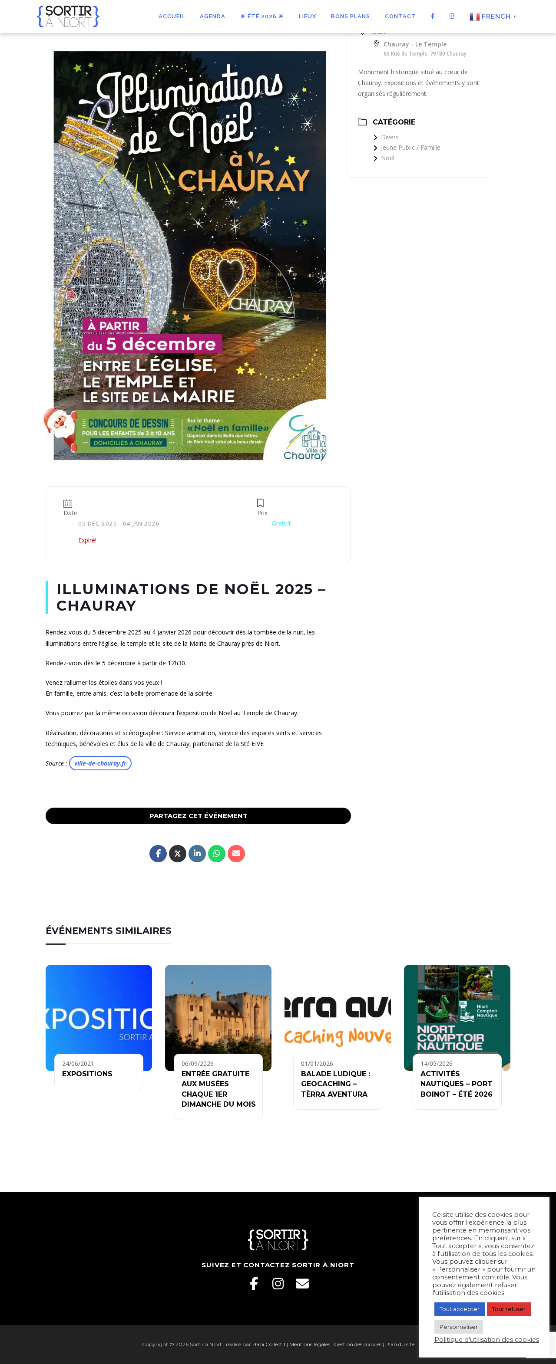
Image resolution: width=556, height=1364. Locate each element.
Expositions (87, 1074)
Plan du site (399, 1344)
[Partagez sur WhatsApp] (216, 853)
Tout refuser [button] (509, 1308)
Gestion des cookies (357, 1344)
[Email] (302, 1283)
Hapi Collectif (268, 1344)
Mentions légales (309, 1344)
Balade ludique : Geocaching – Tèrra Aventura (335, 1084)
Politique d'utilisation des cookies (486, 1340)
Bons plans (350, 16)
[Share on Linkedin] (197, 853)
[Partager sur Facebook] (158, 853)
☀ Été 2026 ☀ (262, 16)
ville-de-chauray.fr (100, 763)
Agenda (212, 16)
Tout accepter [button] (460, 1308)
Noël (387, 158)
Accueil (172, 16)
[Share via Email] (236, 853)
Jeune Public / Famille (410, 147)
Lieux (307, 16)
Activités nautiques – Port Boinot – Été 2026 (456, 1084)
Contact (400, 16)
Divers (390, 137)
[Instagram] (278, 1283)
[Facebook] (253, 1283)
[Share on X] (177, 853)
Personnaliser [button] (459, 1326)
